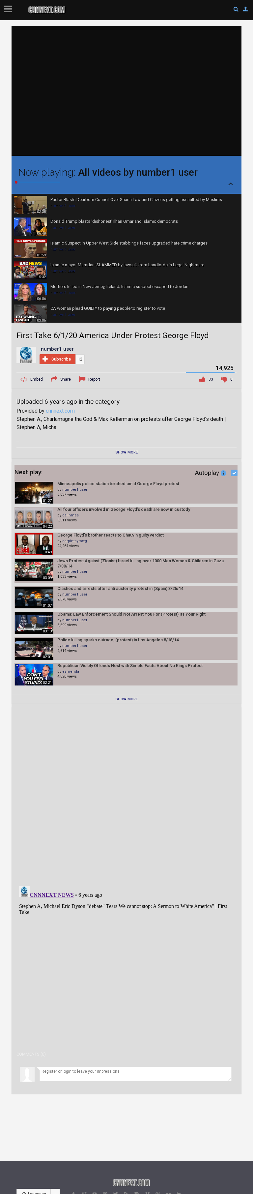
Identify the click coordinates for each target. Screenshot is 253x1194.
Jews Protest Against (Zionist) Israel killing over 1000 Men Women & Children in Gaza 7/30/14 (140, 563)
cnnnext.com (60, 411)
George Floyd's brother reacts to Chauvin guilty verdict (110, 535)
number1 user (62, 206)
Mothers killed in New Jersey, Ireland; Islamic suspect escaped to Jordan (119, 286)
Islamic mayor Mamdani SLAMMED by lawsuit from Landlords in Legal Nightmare (127, 264)
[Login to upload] (245, 9)
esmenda (70, 671)
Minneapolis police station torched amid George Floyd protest (118, 483)
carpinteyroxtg (74, 541)
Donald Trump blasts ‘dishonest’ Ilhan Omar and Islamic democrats (114, 221)
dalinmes (70, 515)
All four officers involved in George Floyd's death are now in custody (123, 509)
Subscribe (61, 359)
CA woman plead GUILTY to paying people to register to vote (107, 308)
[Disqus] (126, 794)
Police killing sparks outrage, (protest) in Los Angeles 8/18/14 (118, 639)
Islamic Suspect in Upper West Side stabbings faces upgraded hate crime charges (129, 243)
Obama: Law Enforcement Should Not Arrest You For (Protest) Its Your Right (131, 614)
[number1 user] (26, 354)
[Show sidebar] (9, 7)
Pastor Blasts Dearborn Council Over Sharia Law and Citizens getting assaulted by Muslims (136, 199)
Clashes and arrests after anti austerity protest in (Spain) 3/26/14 (120, 588)
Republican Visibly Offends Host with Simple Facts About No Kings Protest (130, 665)
